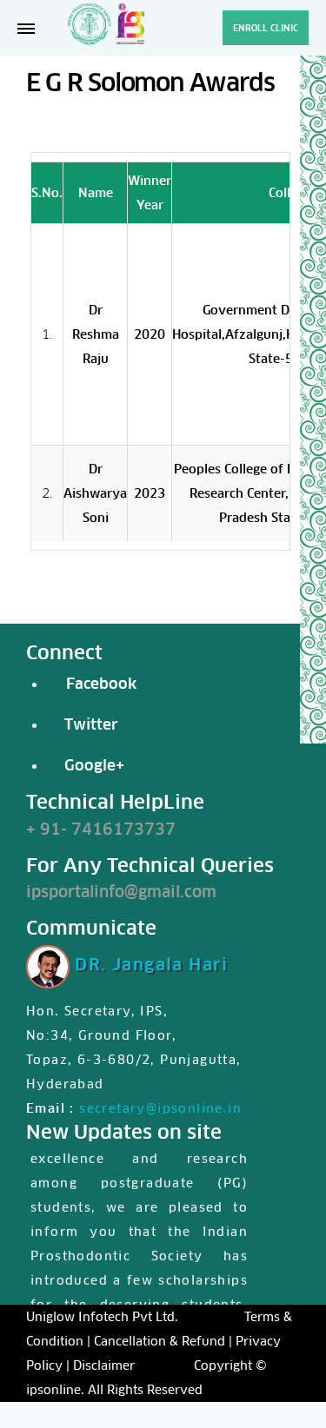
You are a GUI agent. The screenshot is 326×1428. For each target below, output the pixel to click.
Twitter (91, 724)
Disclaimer (104, 1365)
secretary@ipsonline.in (160, 1108)
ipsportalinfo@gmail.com (121, 892)
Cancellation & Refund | (163, 1341)
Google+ (90, 765)
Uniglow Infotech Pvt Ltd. (102, 1317)
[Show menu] (26, 28)
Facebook (96, 683)
